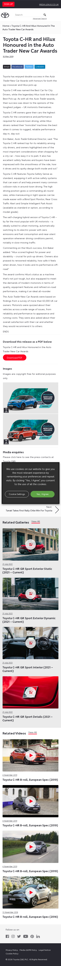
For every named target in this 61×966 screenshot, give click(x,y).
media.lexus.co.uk (49, 4)
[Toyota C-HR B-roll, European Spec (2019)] (30, 754)
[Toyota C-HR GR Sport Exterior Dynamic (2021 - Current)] (30, 593)
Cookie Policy (12, 953)
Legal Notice (45, 949)
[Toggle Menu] (57, 14)
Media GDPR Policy (28, 949)
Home (5, 25)
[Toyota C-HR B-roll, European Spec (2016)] (30, 891)
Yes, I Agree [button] (42, 493)
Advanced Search (40, 18)
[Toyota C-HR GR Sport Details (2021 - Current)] (30, 691)
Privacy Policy (12, 949)
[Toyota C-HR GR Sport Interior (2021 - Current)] (30, 642)
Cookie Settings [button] (17, 493)
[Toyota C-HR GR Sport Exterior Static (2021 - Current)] (30, 543)
